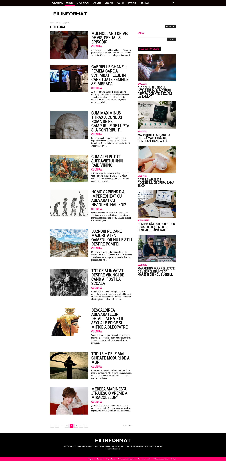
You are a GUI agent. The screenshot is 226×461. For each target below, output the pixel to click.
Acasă (52, 23)
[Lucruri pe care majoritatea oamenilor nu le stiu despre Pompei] (69, 243)
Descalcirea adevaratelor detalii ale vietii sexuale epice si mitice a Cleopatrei (110, 319)
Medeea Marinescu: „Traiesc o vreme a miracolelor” (109, 393)
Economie (97, 3)
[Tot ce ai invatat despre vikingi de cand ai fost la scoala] (69, 282)
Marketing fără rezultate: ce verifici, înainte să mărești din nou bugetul (156, 271)
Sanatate (132, 3)
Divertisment (83, 3)
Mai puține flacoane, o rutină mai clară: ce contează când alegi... (154, 138)
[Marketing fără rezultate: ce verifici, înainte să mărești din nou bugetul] (157, 248)
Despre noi (91, 459)
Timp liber (144, 3)
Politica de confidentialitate (127, 459)
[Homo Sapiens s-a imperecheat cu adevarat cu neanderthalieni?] (69, 203)
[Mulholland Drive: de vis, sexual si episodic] (69, 45)
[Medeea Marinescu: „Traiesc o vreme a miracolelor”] (69, 401)
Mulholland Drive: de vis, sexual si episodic (109, 37)
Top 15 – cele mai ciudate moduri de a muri (110, 358)
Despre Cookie (111, 459)
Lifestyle (109, 3)
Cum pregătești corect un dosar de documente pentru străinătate (156, 227)
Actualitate (57, 3)
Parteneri (100, 459)
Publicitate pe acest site (160, 459)
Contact (173, 459)
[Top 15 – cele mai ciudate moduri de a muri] (69, 365)
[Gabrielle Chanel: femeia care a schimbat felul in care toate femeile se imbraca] (69, 78)
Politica (120, 3)
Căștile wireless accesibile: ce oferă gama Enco (156, 182)
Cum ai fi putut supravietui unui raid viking (107, 161)
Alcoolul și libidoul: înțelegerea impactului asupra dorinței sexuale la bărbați (155, 92)
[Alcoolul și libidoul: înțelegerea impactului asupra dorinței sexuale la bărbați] (157, 67)
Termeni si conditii (144, 459)
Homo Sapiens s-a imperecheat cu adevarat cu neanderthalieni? (108, 198)
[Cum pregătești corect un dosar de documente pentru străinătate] (157, 204)
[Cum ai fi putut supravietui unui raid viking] (69, 168)
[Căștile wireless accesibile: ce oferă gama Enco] (157, 159)
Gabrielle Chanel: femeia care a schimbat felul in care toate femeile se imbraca (109, 75)
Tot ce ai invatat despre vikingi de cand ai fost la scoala (107, 277)
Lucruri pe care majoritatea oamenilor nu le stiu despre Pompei (111, 238)
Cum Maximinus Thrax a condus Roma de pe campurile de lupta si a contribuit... (110, 121)
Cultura (69, 3)
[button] (173, 3)
